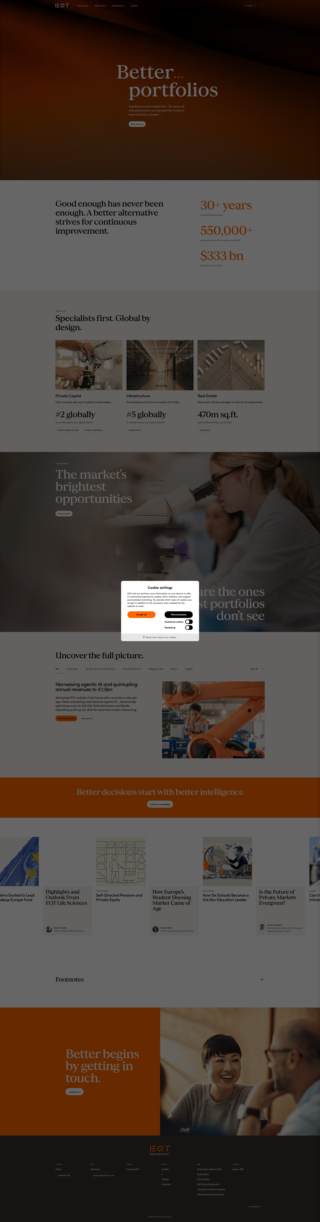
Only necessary (178, 614)
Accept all (141, 614)
